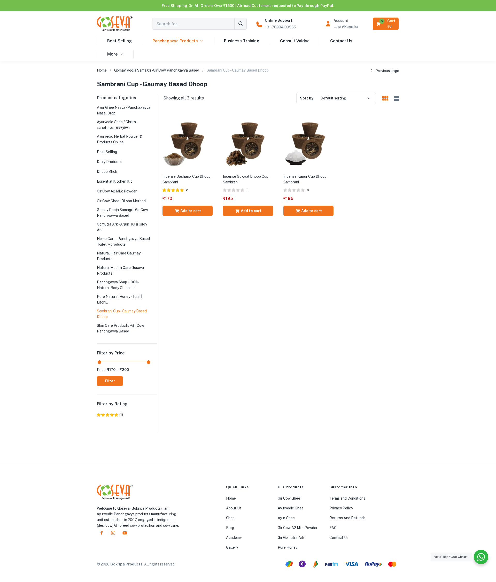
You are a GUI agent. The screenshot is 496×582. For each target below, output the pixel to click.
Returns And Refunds (347, 518)
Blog (230, 528)
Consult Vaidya (294, 40)
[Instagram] (113, 533)
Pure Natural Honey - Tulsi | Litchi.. (119, 299)
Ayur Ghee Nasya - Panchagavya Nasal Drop (123, 110)
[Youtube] (124, 533)
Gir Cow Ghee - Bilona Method (121, 201)
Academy (234, 538)
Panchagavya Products (175, 40)
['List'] (396, 98)
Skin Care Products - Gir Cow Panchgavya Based (120, 328)
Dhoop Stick (107, 171)
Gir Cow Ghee (289, 498)
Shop (230, 518)
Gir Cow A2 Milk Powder (117, 191)
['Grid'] (385, 98)
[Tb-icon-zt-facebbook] (101, 533)
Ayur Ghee (286, 518)
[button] (386, 23)
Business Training (241, 40)
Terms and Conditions (347, 498)
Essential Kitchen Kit (114, 181)
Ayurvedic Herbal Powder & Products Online (119, 139)
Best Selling (119, 40)
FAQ (333, 528)
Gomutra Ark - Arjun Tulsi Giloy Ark (122, 227)
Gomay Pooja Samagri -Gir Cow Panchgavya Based (156, 70)
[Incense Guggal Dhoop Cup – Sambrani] (248, 143)
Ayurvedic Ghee (291, 508)
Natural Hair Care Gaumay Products (119, 256)
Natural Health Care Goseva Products (120, 270)
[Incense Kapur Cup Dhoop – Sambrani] (308, 143)
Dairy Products (109, 162)
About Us (234, 508)
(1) (110, 415)
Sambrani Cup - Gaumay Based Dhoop (122, 314)
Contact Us (341, 40)
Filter (110, 381)
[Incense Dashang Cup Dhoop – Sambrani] (187, 143)
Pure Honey (287, 547)
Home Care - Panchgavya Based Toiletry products (123, 241)
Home (102, 70)
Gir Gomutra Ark (291, 538)
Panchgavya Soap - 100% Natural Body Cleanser (118, 285)
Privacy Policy (341, 508)
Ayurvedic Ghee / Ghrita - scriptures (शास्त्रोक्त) (117, 125)
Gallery (232, 547)
